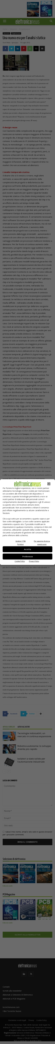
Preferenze (27, 556)
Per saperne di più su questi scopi (42, 542)
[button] (49, 484)
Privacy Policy (34, 561)
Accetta (27, 549)
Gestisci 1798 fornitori (20, 542)
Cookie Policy (20, 561)
